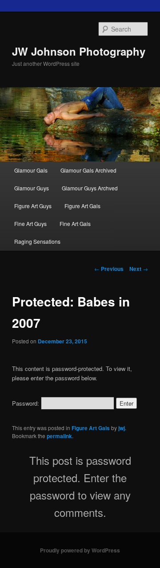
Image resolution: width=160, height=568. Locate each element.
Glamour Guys (31, 188)
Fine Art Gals (75, 223)
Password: (26, 403)
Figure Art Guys (33, 205)
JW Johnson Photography (78, 51)
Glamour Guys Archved (90, 188)
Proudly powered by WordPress (80, 550)
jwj (121, 428)
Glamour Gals (31, 170)
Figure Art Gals (82, 205)
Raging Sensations (37, 241)
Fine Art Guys (30, 223)
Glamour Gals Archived (88, 170)
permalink (59, 436)
